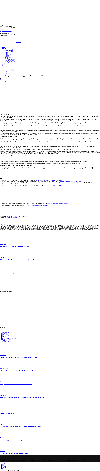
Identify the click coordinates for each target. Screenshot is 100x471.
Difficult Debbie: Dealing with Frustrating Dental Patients (16, 216)
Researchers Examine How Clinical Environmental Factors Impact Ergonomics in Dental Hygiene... (23, 397)
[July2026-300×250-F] (11, 201)
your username (13, 27)
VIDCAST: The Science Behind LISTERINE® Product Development (16, 370)
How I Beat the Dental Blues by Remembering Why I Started (14, 453)
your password (13, 28)
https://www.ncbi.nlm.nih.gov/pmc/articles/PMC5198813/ (58, 203)
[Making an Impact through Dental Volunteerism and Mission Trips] (6, 243)
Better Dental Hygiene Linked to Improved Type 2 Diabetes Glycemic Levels (18, 440)
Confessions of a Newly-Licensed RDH (11, 217)
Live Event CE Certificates (9, 51)
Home (3, 47)
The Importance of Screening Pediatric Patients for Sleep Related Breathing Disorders (20, 426)
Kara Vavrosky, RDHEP (4, 79)
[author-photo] (3, 223)
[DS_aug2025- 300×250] (8, 288)
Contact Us (4, 467)
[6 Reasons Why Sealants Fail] (6, 409)
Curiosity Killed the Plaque (10, 59)
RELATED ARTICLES (5, 232)
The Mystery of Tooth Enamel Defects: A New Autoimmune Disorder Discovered (19, 357)
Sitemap (3, 468)
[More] (29, 83)
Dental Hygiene (7, 53)
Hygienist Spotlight (8, 62)
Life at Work (7, 56)
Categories (4, 48)
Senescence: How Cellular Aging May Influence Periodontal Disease (16, 273)
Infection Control (8, 57)
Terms (3, 463)
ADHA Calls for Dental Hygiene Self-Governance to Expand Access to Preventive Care (20, 259)
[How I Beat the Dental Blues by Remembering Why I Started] (6, 450)
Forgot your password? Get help (6, 31)
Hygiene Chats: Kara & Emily (10, 61)
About (3, 63)
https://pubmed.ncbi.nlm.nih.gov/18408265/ (11, 183)
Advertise (4, 466)
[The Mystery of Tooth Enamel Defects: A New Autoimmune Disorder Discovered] (6, 354)
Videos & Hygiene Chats (9, 60)
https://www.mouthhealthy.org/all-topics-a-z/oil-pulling (38, 205)
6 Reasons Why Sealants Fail (7, 413)
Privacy (3, 464)
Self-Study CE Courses (9, 50)
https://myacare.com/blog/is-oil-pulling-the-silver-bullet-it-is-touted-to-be (48, 180)
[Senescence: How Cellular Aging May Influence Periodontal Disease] (6, 269)
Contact (3, 65)
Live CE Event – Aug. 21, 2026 (10, 49)
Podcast (3, 64)
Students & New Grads (9, 58)
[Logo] (4, 45)
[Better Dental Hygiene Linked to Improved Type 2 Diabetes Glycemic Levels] (6, 436)
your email (13, 34)
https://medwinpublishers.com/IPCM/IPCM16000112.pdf (70, 181)
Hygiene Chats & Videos (4, 368)
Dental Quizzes (7, 52)
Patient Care (7, 55)
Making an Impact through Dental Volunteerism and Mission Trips (16, 246)
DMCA (3, 465)
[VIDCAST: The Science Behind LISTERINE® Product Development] (6, 367)
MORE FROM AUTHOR (15, 232)
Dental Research (8, 54)
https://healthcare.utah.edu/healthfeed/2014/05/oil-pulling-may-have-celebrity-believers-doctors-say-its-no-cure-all (65, 185)
